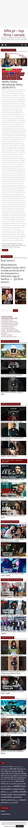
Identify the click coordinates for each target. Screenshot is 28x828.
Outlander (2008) (5, 166)
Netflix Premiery (13, 794)
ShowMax (11, 802)
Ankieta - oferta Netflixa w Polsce (10, 330)
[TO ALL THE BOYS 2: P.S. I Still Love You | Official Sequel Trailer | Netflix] (13, 531)
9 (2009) (11, 91)
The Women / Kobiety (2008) (14, 227)
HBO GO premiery (7, 776)
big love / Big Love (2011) (13, 105)
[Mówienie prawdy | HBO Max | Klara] (13, 414)
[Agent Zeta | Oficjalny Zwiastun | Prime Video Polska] (13, 471)
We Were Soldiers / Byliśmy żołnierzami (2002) (15, 234)
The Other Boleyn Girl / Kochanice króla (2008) (11, 213)
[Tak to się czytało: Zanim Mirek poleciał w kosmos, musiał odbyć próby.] (13, 367)
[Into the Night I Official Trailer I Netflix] (13, 607)
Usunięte (14, 79)
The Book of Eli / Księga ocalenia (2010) (13, 194)
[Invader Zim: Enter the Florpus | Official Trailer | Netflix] (13, 565)
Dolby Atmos (20, 766)
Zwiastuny (19, 79)
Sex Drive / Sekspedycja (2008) (8, 179)
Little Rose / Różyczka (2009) (11, 145)
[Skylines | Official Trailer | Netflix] (13, 549)
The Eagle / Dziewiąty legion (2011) (15, 198)
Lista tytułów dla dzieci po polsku (10, 323)
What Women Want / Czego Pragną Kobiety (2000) (12, 236)
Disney (16, 766)
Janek (11, 89)
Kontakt (3, 811)
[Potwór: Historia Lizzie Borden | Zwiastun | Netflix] (13, 384)
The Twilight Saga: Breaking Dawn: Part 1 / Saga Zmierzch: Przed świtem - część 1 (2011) (14, 217)
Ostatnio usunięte (5, 287)
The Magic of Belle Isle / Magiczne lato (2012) (14, 208)
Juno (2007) (19, 131)
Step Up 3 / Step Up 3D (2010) (15, 187)
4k (11, 766)
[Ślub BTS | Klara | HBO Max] (13, 448)
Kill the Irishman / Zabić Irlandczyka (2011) (14, 133)
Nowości (12, 73)
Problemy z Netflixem (7, 335)
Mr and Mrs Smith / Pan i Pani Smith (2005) (14, 158)
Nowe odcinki (5, 73)
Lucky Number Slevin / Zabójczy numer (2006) (14, 151)
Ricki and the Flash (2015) (15, 171)
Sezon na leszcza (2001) (20, 179)
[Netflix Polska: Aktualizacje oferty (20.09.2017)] (14, 53)
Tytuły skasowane (6, 79)
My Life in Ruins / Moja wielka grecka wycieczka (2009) (13, 162)
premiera (4, 802)
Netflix (14, 69)
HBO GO (16, 769)
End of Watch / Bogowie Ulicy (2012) (12, 114)
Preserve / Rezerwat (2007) (11, 168)
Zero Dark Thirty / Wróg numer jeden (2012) (14, 240)
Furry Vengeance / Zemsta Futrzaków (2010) (14, 118)
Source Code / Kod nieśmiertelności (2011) (11, 183)
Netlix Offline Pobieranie (15, 71)
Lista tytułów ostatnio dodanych (10, 325)
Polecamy (17, 73)
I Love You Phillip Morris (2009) (11, 124)
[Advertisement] (14, 14)
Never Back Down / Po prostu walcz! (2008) (14, 164)
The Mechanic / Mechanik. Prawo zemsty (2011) (12, 210)
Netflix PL (19, 69)
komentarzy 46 (17, 89)
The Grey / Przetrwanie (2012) (11, 204)
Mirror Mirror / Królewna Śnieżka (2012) (10, 156)
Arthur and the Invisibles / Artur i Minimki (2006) (12, 99)
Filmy (4, 69)
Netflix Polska (5, 71)
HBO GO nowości (11, 771)
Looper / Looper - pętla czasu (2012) (9, 147)
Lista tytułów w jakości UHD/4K (9, 321)
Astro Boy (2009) (8, 103)
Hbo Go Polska (20, 773)
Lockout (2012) (21, 145)
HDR (8, 786)
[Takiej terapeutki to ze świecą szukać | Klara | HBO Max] (13, 430)
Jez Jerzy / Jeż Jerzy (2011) (18, 129)
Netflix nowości (12, 789)
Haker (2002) (4, 122)
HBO (11, 769)
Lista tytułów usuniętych (8, 326)
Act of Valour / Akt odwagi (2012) (12, 93)
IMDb (12, 786)
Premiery (4, 77)
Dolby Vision (5, 769)
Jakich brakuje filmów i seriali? (9, 336)
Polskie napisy (20, 75)
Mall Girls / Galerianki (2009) (8, 152)
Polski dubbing (6, 75)
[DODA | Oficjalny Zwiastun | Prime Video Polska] (13, 507)
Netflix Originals (9, 792)
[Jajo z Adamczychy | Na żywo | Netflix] (13, 351)
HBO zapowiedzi (18, 784)
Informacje (9, 69)
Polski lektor (12, 75)
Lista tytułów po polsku (7, 320)
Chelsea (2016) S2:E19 (20, 107)
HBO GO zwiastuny (17, 778)
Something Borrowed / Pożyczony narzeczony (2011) (13, 181)
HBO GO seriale (18, 776)
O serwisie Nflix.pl (5, 814)
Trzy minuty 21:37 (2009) (16, 231)
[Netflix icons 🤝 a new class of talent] (13, 647)
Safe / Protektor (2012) (10, 173)
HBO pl (17, 781)
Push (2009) (12, 170)
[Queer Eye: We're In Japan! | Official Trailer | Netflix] (13, 623)
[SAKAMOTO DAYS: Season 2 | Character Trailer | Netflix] (13, 683)
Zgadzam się (19, 826)
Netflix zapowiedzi (14, 797)
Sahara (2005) (18, 173)
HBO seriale (9, 784)
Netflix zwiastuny (8, 800)
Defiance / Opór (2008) (14, 112)
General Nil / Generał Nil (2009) (8, 120)
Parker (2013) (12, 166)
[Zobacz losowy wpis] (25, 45)
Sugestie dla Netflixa (7, 316)
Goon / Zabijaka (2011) (20, 120)
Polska (22, 73)
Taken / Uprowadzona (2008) (14, 191)
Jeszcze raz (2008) (9, 129)
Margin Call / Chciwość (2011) (16, 154)
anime (13, 766)
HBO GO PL (10, 773)
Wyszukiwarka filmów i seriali (9, 318)
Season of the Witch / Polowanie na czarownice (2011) (13, 177)
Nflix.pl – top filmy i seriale (14, 32)
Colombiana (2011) (6, 109)
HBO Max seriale (15, 779)
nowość (22, 799)
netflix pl (17, 791)
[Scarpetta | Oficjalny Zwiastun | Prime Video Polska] (13, 489)
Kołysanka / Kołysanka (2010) (8, 137)
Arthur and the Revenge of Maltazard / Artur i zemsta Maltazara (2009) (14, 101)
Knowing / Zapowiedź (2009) (20, 135)
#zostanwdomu (5, 766)
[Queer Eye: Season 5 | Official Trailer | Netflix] (13, 589)
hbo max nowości (7, 779)
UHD (16, 802)
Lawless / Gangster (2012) (14, 139)
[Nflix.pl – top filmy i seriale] (2, 45)
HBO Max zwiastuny (11, 781)
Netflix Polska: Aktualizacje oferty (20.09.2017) (12, 84)
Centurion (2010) (11, 107)
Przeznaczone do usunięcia (14, 77)
